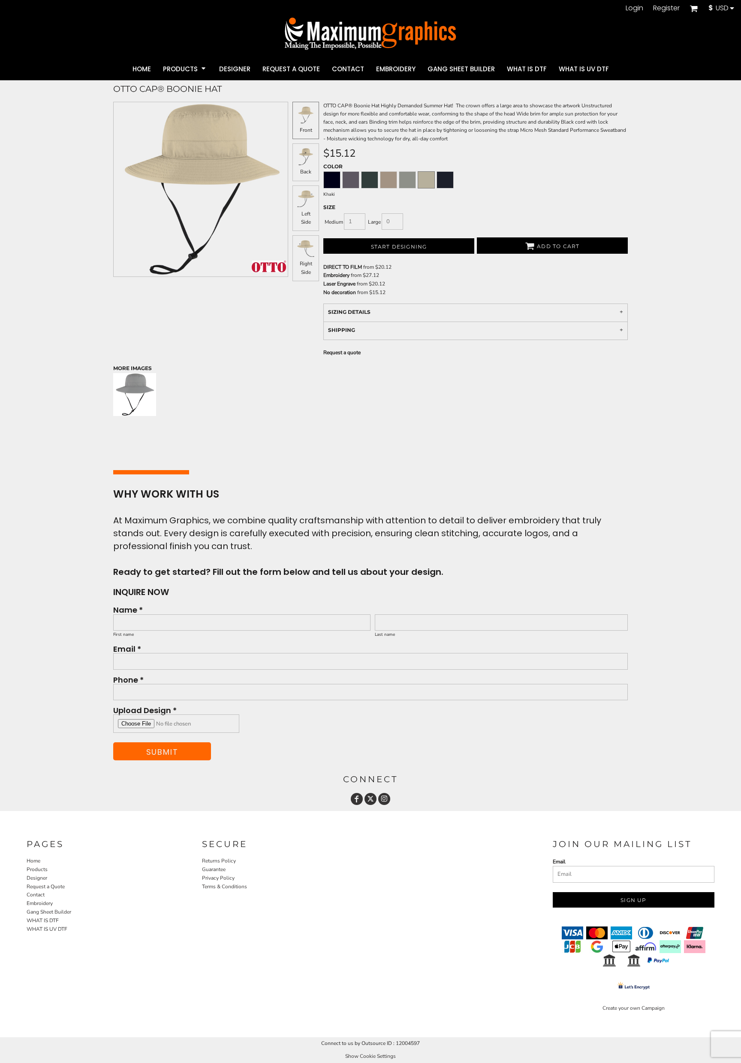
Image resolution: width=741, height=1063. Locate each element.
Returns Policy (219, 860)
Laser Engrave (339, 283)
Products (37, 869)
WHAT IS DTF (43, 920)
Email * (127, 648)
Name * (128, 609)
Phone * (128, 679)
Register (666, 8)
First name (123, 635)
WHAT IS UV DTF (47, 929)
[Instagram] (384, 799)
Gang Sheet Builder (49, 911)
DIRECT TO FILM (342, 267)
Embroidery (336, 275)
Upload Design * (145, 709)
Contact (36, 894)
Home (33, 860)
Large (374, 222)
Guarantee (214, 869)
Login (634, 8)
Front (306, 130)
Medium (334, 222)
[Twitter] (370, 799)
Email (559, 861)
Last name (385, 635)
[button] (694, 8)
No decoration (339, 292)
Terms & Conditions (224, 886)
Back (305, 171)
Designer (37, 878)
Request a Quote (46, 886)
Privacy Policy (218, 878)
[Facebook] (357, 799)
